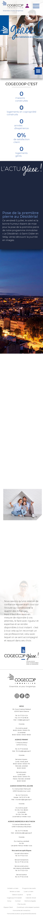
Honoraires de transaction (21, 910)
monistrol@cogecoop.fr (23, 799)
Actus (9, 901)
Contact (18, 901)
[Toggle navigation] (36, 6)
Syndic (29, 894)
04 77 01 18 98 (23, 831)
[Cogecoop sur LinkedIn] (27, 696)
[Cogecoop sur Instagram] (16, 696)
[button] (27, 6)
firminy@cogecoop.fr (23, 751)
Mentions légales (30, 901)
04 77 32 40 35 (23, 877)
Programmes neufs (29, 888)
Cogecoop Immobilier (14, 898)
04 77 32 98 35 (23, 718)
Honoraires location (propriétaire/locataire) (21, 913)
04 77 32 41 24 (23, 715)
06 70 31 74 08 (24, 797)
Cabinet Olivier (31, 898)
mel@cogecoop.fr (23, 720)
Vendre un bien (15, 891)
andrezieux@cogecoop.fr (23, 833)
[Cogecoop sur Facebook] (22, 696)
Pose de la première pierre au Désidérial (20, 215)
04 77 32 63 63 (23, 749)
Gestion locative (17, 894)
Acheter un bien (12, 888)
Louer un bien (28, 891)
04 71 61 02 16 (22, 795)
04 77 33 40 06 (22, 862)
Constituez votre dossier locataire (28, 907)
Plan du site (22, 904)
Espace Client (8, 907)
